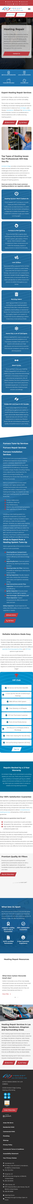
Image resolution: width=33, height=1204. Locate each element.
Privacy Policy (7, 1145)
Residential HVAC (8, 1127)
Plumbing (6, 1136)
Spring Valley (26, 110)
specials (4, 649)
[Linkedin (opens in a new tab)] (5, 1094)
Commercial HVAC (9, 1131)
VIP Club (28, 649)
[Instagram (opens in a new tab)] (8, 1094)
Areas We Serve (8, 1122)
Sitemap (5, 1140)
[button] (29, 9)
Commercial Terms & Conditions (13, 1149)
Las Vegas (23, 108)
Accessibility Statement (10, 1153)
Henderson (10, 110)
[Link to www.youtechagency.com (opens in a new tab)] (9, 1116)
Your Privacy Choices (10, 1158)
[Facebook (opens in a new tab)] (5, 1097)
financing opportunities (15, 649)
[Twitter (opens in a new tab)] (8, 1097)
